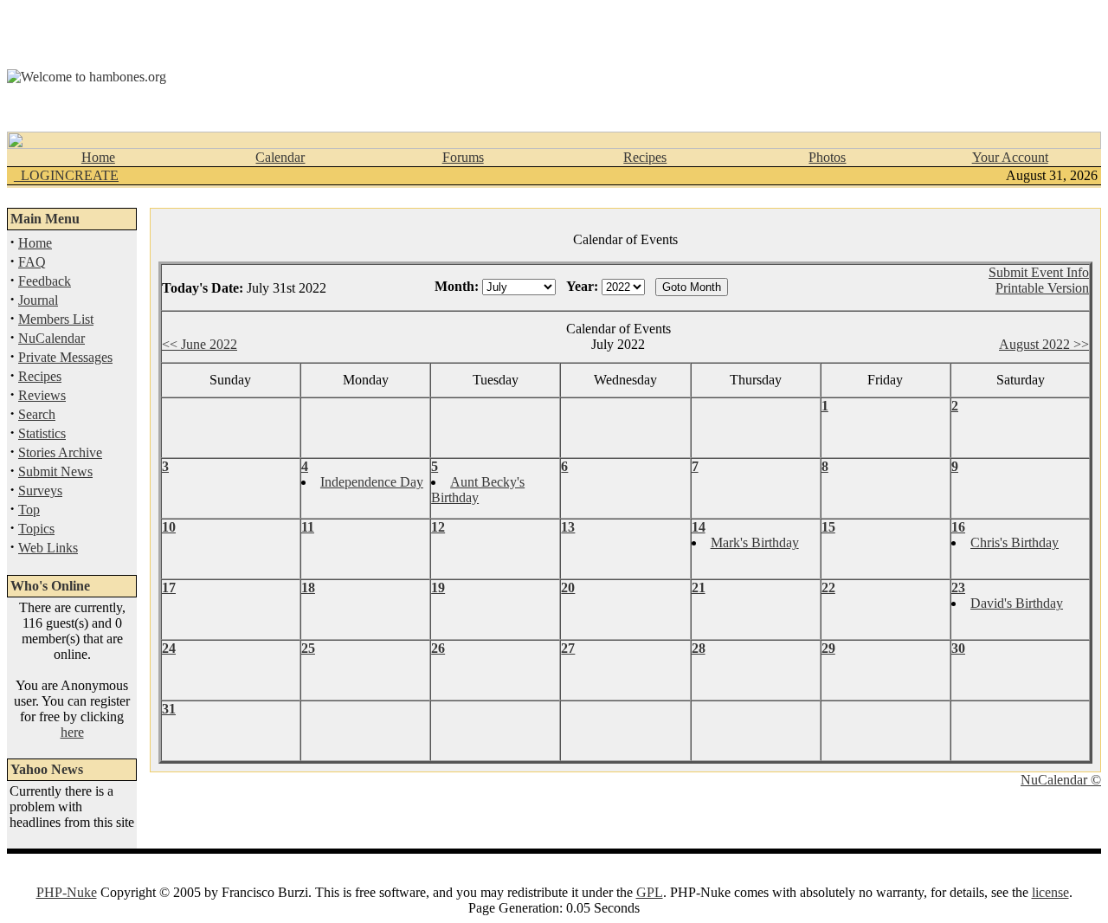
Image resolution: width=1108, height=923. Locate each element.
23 (958, 587)
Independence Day (371, 481)
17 (169, 587)
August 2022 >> (1044, 344)
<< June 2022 (199, 344)
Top (29, 509)
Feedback (44, 281)
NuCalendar (51, 338)
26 (438, 648)
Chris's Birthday (1014, 542)
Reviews (42, 395)
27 (568, 648)
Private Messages (65, 357)
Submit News (55, 471)
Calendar (280, 157)
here (72, 732)
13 (568, 527)
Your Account (1010, 157)
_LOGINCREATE (66, 175)
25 (308, 648)
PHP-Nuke (66, 892)
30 (958, 648)
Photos (827, 157)
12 (438, 527)
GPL (649, 892)
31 (169, 708)
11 (307, 527)
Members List (55, 319)
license (1050, 892)
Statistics (42, 433)
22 (828, 587)
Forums (463, 157)
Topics (36, 528)
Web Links (48, 547)
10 (169, 527)
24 (169, 648)
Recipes (645, 157)
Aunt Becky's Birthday (478, 489)
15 (828, 527)
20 (568, 587)
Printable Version (1042, 288)
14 (698, 527)
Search (36, 414)
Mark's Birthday (755, 542)
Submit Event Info (1039, 272)
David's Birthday (1016, 603)
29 (828, 648)
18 (308, 587)
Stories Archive (60, 452)
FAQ (32, 262)
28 (698, 648)
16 (958, 527)
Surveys (40, 490)
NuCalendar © (1061, 779)
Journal (38, 300)
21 (698, 587)
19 (438, 587)
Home (98, 157)
